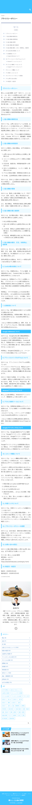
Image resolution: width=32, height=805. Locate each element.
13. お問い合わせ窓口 (11, 78)
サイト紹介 (24, 793)
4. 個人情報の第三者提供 (12, 45)
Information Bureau (16, 798)
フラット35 (26, 696)
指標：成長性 (13, 712)
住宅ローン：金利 (6, 705)
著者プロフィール (16, 793)
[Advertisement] (16, 772)
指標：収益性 (26, 709)
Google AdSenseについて (13, 56)
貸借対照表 (11, 718)
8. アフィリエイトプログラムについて (15, 59)
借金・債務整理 (15, 705)
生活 (19, 715)
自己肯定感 (4, 718)
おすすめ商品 (5, 689)
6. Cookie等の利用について (13, 50)
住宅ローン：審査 (6, 702)
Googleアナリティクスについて (14, 66)
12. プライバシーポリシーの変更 (14, 75)
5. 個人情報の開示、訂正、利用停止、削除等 (17, 48)
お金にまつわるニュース (15, 689)
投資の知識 (18, 709)
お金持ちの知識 (5, 693)
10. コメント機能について (12, 70)
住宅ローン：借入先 (17, 699)
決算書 (14, 715)
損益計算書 (4, 715)
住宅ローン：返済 (16, 702)
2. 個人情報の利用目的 (12, 39)
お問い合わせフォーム (6, 793)
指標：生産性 (21, 712)
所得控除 (4, 709)
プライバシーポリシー (11, 33)
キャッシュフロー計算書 (16, 693)
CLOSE (16, 29)
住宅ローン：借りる (6, 699)
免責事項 (23, 795)
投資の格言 (10, 709)
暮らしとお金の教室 (16, 800)
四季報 (23, 705)
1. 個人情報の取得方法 (11, 36)
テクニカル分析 (5, 696)
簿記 (24, 715)
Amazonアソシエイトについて (14, 61)
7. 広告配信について (11, 53)
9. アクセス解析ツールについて (14, 64)
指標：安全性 (5, 712)
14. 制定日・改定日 (11, 81)
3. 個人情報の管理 (10, 42)
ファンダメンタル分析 (16, 696)
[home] (16, 628)
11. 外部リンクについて (12, 73)
